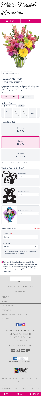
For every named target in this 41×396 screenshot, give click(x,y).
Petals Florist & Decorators (18, 9)
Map (21, 394)
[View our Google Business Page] (20, 326)
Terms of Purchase (21, 388)
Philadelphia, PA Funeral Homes (14, 378)
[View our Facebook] (17, 326)
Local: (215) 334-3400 (20, 340)
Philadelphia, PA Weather (9, 385)
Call (7, 394)
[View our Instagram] (23, 326)
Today (21, 106)
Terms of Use (35, 388)
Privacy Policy (6, 388)
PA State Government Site (31, 385)
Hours (35, 394)
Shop (11, 20)
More (4, 92)
